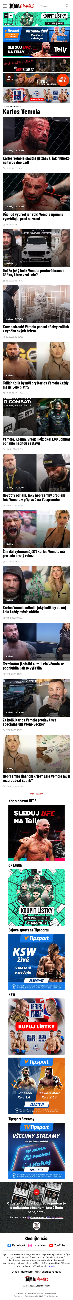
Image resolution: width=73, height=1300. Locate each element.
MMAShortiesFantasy (48, 1272)
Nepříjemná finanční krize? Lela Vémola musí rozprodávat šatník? (36, 778)
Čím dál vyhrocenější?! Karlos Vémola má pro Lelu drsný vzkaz (34, 554)
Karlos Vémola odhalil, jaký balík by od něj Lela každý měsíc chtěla (34, 610)
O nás (15, 1272)
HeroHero (27, 1272)
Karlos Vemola (15, 106)
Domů (5, 106)
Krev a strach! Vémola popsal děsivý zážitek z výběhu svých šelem (36, 329)
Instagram (39, 1245)
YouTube (60, 1245)
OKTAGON (19, 151)
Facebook (18, 1245)
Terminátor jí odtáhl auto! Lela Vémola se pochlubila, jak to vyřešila (33, 666)
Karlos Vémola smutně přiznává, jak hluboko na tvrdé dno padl (36, 160)
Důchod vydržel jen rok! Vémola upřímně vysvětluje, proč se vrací (33, 217)
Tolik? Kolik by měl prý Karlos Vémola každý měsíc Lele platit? (36, 385)
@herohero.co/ (46, 1217)
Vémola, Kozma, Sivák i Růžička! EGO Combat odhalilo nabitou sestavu (36, 441)
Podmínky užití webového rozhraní (29, 1293)
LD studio (55, 1296)
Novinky (9, 151)
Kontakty (52, 1266)
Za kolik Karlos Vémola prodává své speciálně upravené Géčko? (30, 722)
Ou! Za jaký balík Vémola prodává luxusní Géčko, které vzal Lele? (33, 273)
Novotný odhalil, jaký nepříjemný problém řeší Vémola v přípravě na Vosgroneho (34, 498)
